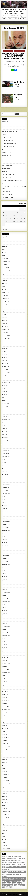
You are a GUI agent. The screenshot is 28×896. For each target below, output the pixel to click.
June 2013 (4, 719)
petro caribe (4, 885)
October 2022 (5, 379)
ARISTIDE (4, 125)
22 (21, 218)
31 (3, 225)
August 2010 (5, 824)
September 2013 (6, 709)
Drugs (3, 864)
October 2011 (5, 780)
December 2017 (6, 555)
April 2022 (4, 397)
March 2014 (5, 691)
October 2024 (5, 305)
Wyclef (10, 887)
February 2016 (5, 620)
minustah (9, 883)
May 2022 (4, 394)
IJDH (3, 149)
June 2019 (4, 502)
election (14, 864)
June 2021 (4, 428)
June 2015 (4, 644)
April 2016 (4, 614)
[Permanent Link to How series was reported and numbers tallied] (7, 98)
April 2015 (4, 651)
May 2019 (4, 505)
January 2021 (5, 444)
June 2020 (4, 465)
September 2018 (6, 530)
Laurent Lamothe (17, 881)
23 (24, 218)
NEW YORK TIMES (6, 177)
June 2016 (4, 607)
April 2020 (4, 471)
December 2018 (6, 521)
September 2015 (6, 635)
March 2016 (5, 617)
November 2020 (6, 450)
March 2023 (5, 363)
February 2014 (5, 694)
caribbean (14, 858)
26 (10, 221)
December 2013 (6, 700)
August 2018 (5, 533)
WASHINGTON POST (7, 198)
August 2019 (5, 496)
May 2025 (4, 283)
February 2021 (5, 441)
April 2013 (4, 725)
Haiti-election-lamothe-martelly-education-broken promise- (12, 867)
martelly (4, 883)
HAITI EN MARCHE (6, 137)
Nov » (6, 229)
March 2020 (5, 475)
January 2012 (5, 771)
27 (14, 221)
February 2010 (5, 842)
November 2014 (6, 666)
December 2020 (6, 447)
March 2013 (5, 728)
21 (17, 218)
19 (10, 218)
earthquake (8, 864)
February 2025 (5, 292)
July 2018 (4, 536)
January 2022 (5, 407)
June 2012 (4, 756)
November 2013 (6, 703)
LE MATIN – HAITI (6, 152)
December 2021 (6, 410)
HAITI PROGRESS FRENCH (9, 146)
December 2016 (6, 592)
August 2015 (5, 638)
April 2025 (4, 286)
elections (19, 864)
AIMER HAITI (5, 122)
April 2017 (4, 580)
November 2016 (6, 595)
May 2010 (4, 833)
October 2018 (5, 527)
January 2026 (5, 258)
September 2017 (6, 564)
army (12, 856)
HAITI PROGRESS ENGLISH (9, 143)
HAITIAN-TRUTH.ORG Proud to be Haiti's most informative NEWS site (14, 11)
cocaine (12, 860)
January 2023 (5, 369)
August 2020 (5, 459)
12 (10, 215)
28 (17, 221)
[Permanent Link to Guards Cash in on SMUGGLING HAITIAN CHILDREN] (7, 84)
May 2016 (4, 610)
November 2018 (6, 524)
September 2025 (6, 271)
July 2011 (4, 790)
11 (7, 215)
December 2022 (6, 373)
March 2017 (5, 583)
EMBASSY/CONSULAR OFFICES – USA (11, 131)
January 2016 (5, 623)
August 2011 (5, 787)
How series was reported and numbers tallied (20, 96)
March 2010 (5, 839)
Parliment (19, 883)
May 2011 (4, 796)
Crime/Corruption (8, 51)
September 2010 (6, 821)
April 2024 (4, 323)
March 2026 (5, 252)
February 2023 (5, 366)
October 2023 (5, 342)
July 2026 (4, 240)
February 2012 (5, 768)
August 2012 (5, 750)
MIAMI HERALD (6, 168)
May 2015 (4, 648)
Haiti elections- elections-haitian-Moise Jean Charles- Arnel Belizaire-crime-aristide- (13, 878)
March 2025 (5, 289)
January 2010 (5, 845)
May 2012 (4, 759)
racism (3, 887)
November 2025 (6, 264)
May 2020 (4, 468)
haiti (23, 864)
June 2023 (4, 354)
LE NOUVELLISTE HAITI (8, 162)
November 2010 (6, 814)
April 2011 (4, 799)
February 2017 (5, 586)
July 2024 (4, 314)
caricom (19, 858)
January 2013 (5, 734)
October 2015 (5, 632)
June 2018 (4, 539)
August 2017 (5, 567)
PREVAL (4, 183)
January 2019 (5, 518)
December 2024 (6, 298)
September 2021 (6, 419)
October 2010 (5, 818)
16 (24, 215)
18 (7, 218)
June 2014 (4, 682)
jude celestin (4, 881)
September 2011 (6, 784)
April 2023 (4, 360)
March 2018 (5, 546)
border (8, 858)
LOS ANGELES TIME (7, 165)
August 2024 (5, 311)
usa (7, 887)
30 (24, 221)
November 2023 (6, 339)
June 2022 (4, 391)
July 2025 (4, 277)
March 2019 (5, 512)
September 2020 (6, 456)
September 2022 (6, 382)
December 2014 (6, 663)
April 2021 (4, 434)
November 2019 (6, 487)
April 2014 (4, 688)
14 (17, 215)
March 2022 (5, 400)
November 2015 (6, 629)
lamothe (10, 881)
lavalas (23, 881)
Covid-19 (10, 862)
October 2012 (5, 743)
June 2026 (4, 243)
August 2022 (5, 385)
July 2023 (4, 351)
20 (14, 218)
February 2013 (5, 731)
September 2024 (6, 308)
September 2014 (6, 672)
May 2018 (4, 542)
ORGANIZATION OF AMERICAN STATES (12, 180)
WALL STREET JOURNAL (8, 194)
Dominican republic (21, 862)
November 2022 (6, 376)
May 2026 (4, 246)
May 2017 (4, 576)
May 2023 (4, 357)
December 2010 (6, 811)
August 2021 (5, 422)
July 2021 (4, 425)
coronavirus (18, 860)
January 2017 (5, 589)
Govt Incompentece (19, 51)
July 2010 (4, 827)
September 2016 (6, 601)
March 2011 (5, 802)
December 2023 (6, 335)
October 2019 (5, 490)
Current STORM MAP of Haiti (9, 128)
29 (21, 221)
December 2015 (6, 626)
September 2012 (6, 746)
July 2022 (4, 388)
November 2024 (6, 301)
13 (14, 215)
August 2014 (5, 675)
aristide (7, 856)
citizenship (7, 860)
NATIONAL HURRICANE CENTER (10, 174)
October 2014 (5, 669)
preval (15, 885)
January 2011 (5, 808)
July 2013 (4, 716)
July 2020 (4, 462)
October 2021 (5, 416)
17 (3, 218)
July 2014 (4, 678)
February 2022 (5, 403)
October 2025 (5, 267)
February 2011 (5, 805)
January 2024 (5, 332)
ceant (23, 858)
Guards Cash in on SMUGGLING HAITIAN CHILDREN (19, 83)
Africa (3, 856)
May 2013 (4, 722)
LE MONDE (4, 159)
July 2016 (4, 604)
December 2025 (6, 261)
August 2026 (5, 237)
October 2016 (5, 598)
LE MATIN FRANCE (6, 156)
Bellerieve (4, 858)
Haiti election (5, 876)
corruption (4, 862)
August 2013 (5, 712)
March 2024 (5, 326)
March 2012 (5, 765)
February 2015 (5, 657)
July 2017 (4, 570)
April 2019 (4, 509)
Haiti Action (4, 134)
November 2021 (6, 413)
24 (3, 221)
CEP (2, 860)
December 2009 (6, 848)
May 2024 (4, 320)
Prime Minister (21, 885)
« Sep (3, 229)
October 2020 (5, 453)
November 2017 (6, 558)
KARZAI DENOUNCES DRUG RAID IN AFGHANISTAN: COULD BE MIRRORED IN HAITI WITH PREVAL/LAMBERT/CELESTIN (14, 56)
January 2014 (5, 697)
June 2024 (4, 317)
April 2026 (4, 249)
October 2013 (5, 706)
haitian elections (9, 874)
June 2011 (4, 793)
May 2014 (4, 685)
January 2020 (5, 481)
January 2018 (5, 552)
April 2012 (4, 762)
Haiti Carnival (18, 874)
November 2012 (6, 740)
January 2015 (5, 660)
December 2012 (6, 737)
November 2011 (6, 777)
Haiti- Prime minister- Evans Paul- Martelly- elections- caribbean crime (13, 872)
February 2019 (5, 515)
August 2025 (5, 274)
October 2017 (5, 561)
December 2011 (6, 774)
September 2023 (6, 345)
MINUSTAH (5, 171)
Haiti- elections (5, 869)
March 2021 (5, 437)
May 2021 (4, 431)
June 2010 (4, 830)
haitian (3, 874)
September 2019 (6, 493)
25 (7, 221)
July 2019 (4, 499)
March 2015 (5, 654)
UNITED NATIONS (6, 191)
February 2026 (5, 255)
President (11, 885)
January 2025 (5, 295)
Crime (14, 862)
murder (14, 883)
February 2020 (5, 478)
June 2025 (4, 280)
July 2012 (4, 753)
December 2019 (6, 484)
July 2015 (4, 641)
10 (3, 215)
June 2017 (4, 573)
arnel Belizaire (17, 856)
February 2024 (5, 329)
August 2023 (5, 348)
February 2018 (5, 549)
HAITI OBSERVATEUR (7, 140)
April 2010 (4, 836)
